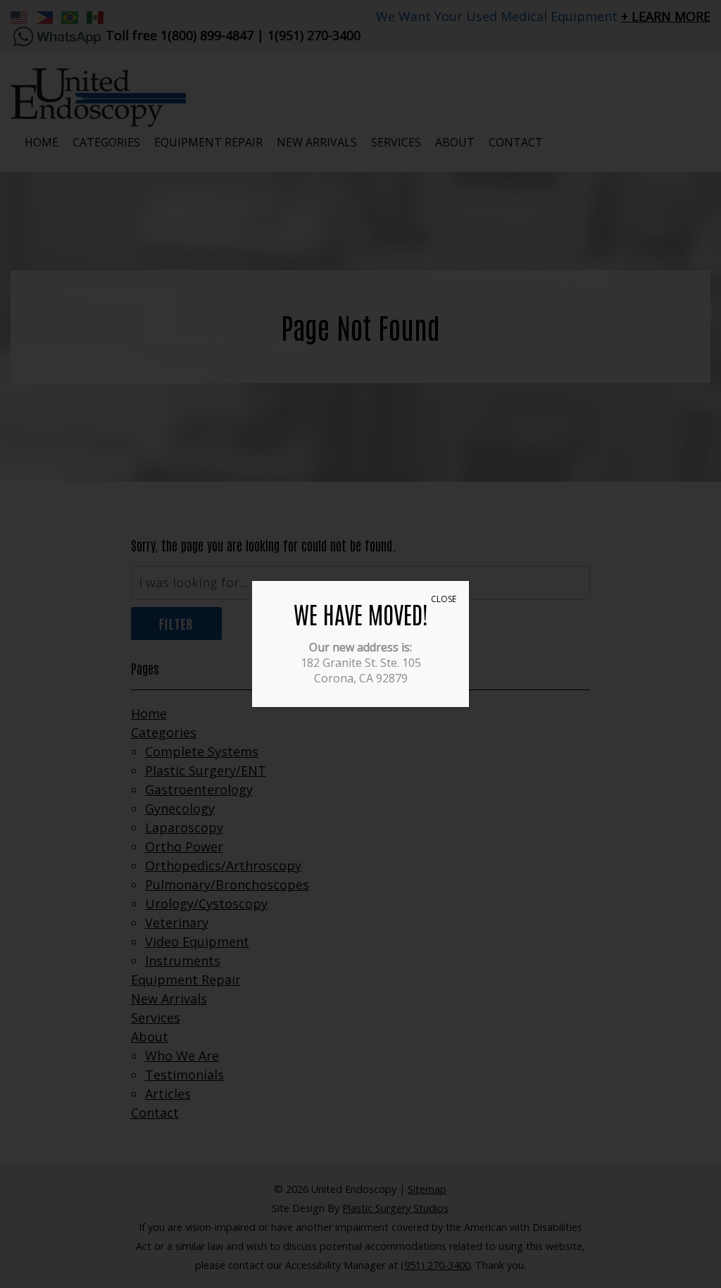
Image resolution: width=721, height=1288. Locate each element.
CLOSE (443, 599)
